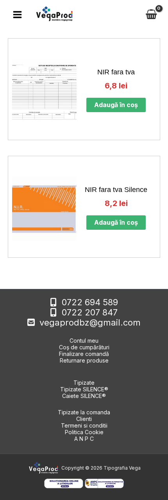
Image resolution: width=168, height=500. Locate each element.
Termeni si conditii (84, 425)
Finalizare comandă (84, 353)
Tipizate (84, 382)
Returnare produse (84, 360)
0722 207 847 (90, 312)
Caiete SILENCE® (84, 396)
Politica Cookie (84, 432)
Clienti (84, 418)
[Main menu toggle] (17, 14)
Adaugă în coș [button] (116, 105)
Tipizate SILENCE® (84, 389)
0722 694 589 (90, 302)
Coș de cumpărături (84, 347)
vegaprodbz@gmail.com (90, 322)
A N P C (84, 438)
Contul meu (84, 340)
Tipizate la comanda (84, 412)
